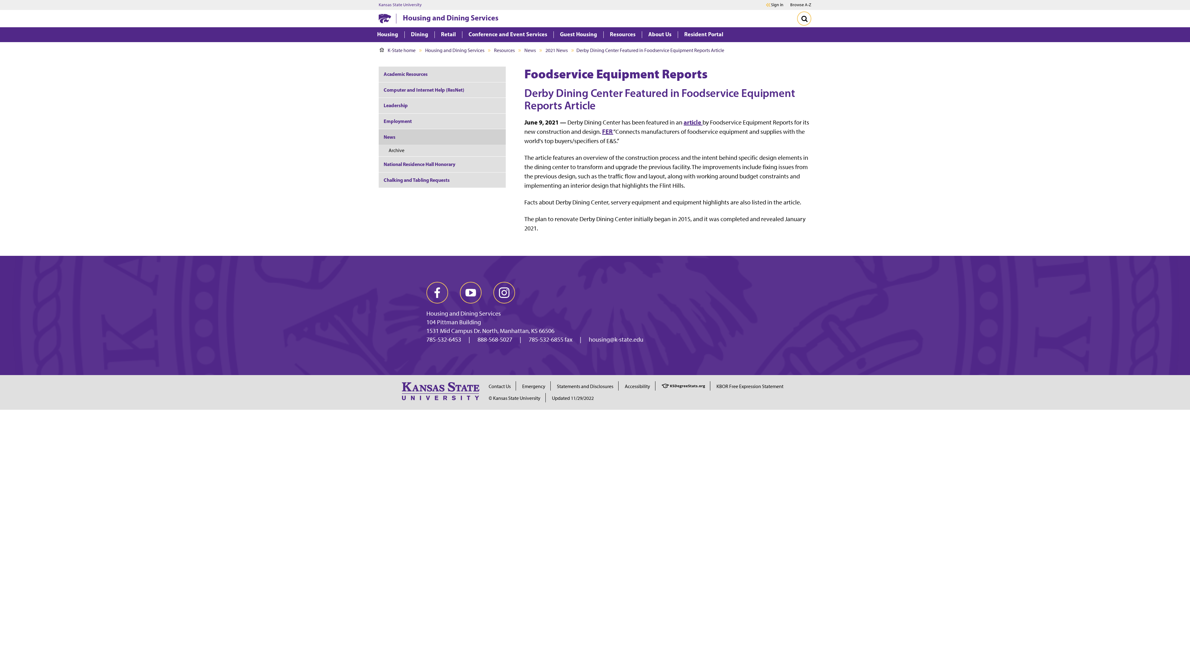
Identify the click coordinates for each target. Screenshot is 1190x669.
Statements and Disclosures (585, 386)
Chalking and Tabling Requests (417, 180)
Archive (396, 150)
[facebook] (437, 293)
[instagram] (504, 293)
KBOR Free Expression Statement (749, 386)
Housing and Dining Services (450, 17)
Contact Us (500, 386)
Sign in (777, 4)
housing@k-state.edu (616, 339)
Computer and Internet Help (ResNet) (424, 90)
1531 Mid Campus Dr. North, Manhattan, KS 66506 (490, 330)
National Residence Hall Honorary (419, 164)
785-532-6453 (443, 339)
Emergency (533, 386)
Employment (398, 121)
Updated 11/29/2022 (573, 398)
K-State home (402, 50)
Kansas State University (400, 4)
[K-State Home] (385, 18)
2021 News (556, 50)
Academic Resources (406, 74)
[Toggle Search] (804, 18)
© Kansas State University (514, 398)
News (530, 50)
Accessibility (637, 386)
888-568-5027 (495, 339)
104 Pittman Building (453, 322)
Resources (504, 50)
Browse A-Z (800, 4)
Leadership (396, 105)
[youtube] (471, 293)
